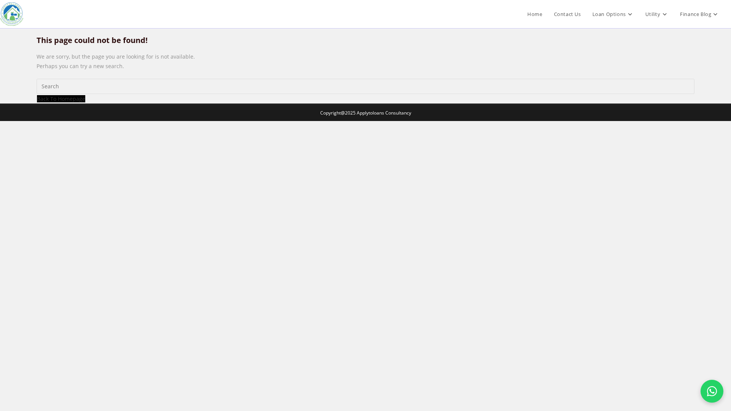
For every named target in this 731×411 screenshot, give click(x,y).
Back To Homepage (61, 98)
